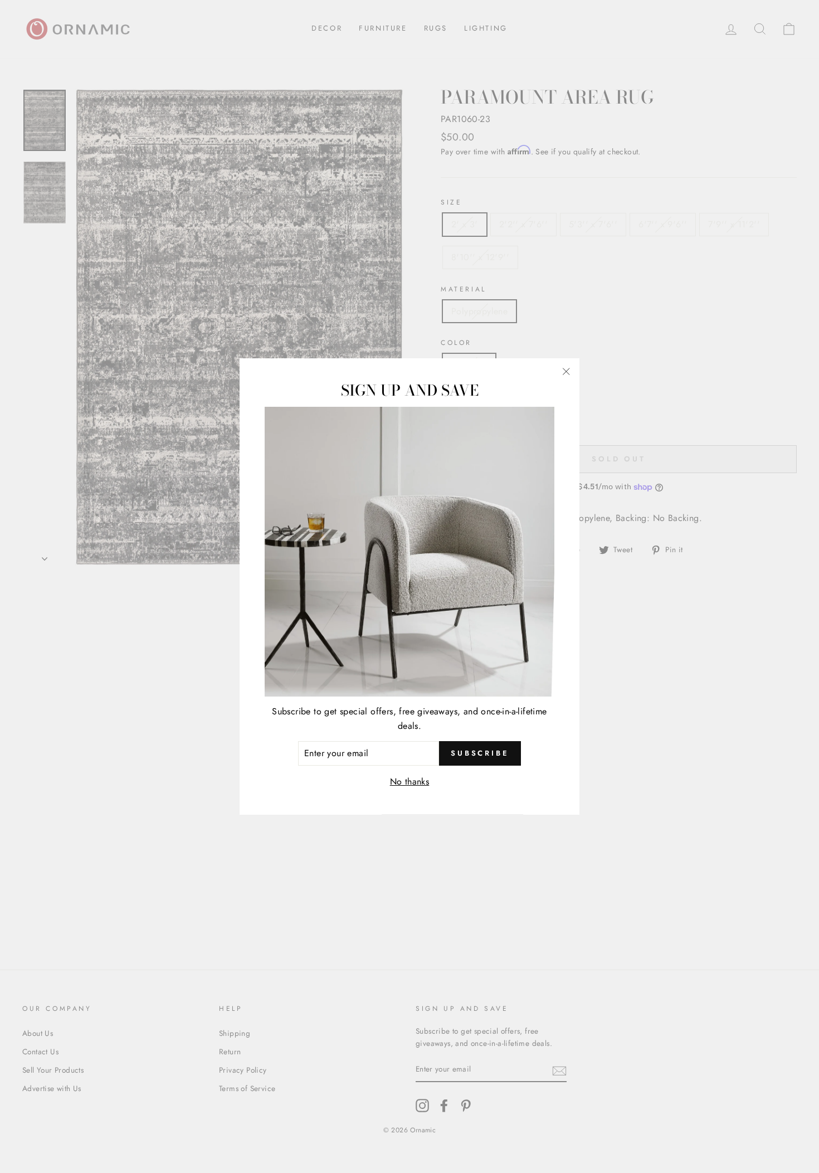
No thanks (410, 781)
